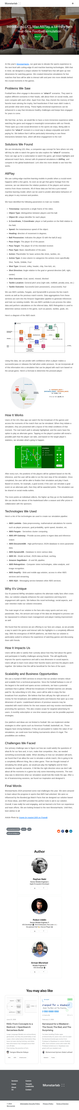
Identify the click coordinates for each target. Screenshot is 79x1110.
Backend (46, 1057)
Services (14, 1081)
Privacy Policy (48, 1104)
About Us (13, 1088)
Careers (28, 1081)
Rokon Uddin (39, 919)
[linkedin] (70, 831)
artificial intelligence (13, 833)
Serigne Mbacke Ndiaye (19, 1052)
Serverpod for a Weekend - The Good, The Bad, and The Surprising (56, 1027)
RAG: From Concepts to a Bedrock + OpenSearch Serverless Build (20, 1027)
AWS (15, 1057)
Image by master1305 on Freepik (33, 817)
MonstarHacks (23, 64)
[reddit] (58, 831)
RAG (9, 1057)
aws (29, 829)
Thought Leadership (30, 1085)
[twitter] (66, 831)
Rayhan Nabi (39, 879)
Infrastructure (22, 1057)
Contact (28, 1089)
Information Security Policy (30, 1104)
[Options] (73, 3)
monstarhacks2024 (13, 829)
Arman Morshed (39, 962)
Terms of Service (62, 1104)
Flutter (53, 1057)
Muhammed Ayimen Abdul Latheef (59, 1052)
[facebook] (62, 831)
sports (24, 829)
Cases (13, 1084)
